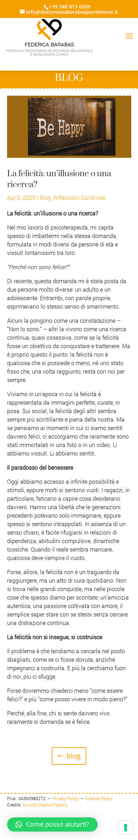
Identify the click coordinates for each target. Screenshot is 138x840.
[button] (52, 824)
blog (74, 756)
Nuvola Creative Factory (45, 805)
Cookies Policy (98, 798)
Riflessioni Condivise (79, 197)
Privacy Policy (66, 798)
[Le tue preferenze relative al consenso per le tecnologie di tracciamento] (125, 827)
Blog (45, 197)
